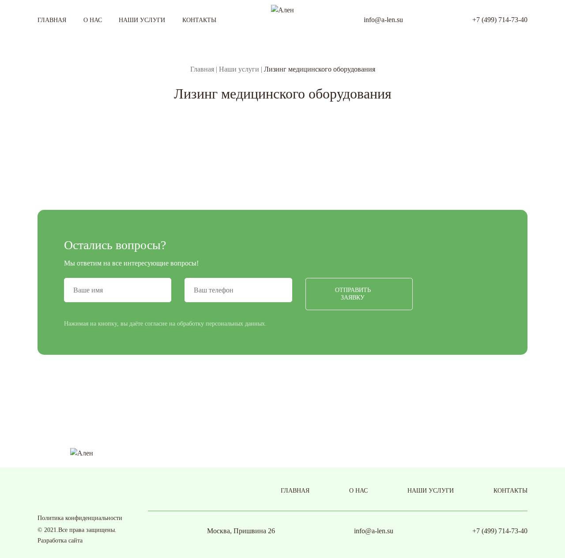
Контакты (199, 20)
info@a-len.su (383, 19)
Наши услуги (142, 20)
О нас (92, 20)
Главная (52, 20)
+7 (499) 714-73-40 (499, 19)
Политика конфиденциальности (80, 518)
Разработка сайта (60, 540)
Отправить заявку (353, 294)
